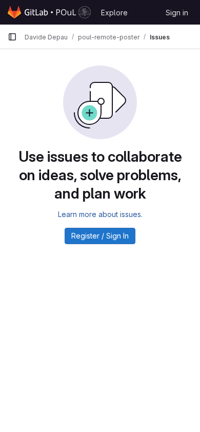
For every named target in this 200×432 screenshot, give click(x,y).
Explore (114, 12)
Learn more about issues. (100, 214)
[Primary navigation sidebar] (12, 37)
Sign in (177, 12)
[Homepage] (49, 12)
